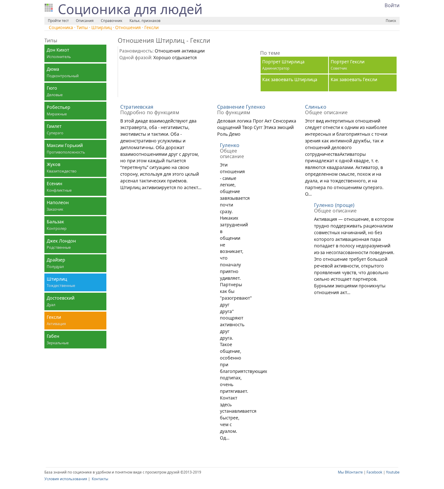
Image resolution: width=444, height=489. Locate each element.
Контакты (100, 479)
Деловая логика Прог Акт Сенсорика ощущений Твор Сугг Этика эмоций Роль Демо (256, 120)
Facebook (374, 472)
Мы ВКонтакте (350, 472)
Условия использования (65, 479)
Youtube (393, 472)
